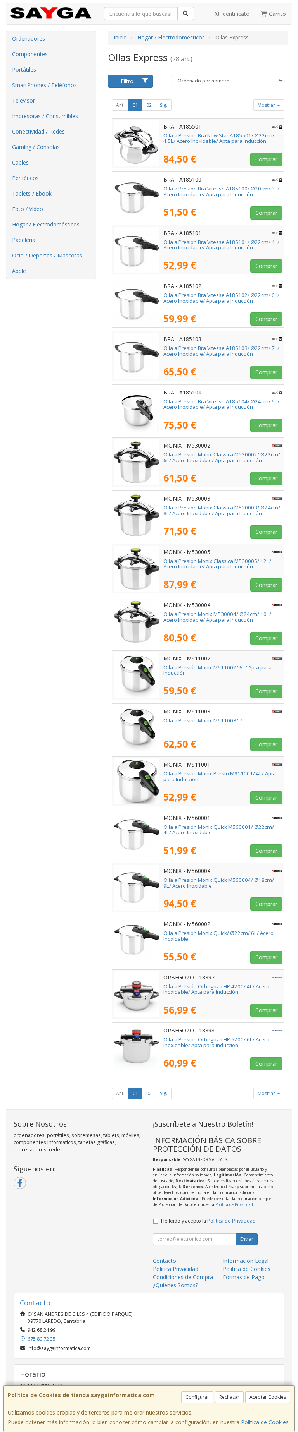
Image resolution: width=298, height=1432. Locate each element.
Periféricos (25, 178)
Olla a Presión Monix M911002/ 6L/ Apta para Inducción (217, 670)
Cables (20, 162)
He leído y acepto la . (209, 1221)
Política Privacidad (175, 1269)
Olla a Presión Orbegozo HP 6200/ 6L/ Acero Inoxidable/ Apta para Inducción (216, 1042)
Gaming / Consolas (36, 147)
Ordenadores (28, 38)
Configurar (197, 1397)
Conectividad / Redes (38, 131)
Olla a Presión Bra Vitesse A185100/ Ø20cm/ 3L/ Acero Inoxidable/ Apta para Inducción (221, 191)
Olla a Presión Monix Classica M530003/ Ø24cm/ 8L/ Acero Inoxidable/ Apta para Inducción (221, 510)
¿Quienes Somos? (175, 1285)
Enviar (246, 1239)
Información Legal (246, 1260)
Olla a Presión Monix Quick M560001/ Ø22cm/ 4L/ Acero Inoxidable (218, 829)
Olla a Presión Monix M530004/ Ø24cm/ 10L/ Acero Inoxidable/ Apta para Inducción (217, 617)
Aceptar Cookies (267, 1397)
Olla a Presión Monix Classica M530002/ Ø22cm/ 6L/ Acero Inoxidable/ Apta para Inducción (221, 457)
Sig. (163, 105)
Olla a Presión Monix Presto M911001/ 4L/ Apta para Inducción (219, 776)
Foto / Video (27, 209)
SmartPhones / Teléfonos (44, 85)
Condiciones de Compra (183, 1277)
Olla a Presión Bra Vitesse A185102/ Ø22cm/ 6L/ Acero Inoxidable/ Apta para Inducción (221, 298)
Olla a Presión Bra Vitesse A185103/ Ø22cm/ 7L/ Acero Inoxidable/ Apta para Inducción (221, 351)
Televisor (23, 100)
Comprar (266, 159)
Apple (19, 270)
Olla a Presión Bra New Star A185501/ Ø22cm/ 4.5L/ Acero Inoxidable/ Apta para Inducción (218, 138)
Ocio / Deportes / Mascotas (47, 255)
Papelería (23, 240)
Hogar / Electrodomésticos (46, 224)
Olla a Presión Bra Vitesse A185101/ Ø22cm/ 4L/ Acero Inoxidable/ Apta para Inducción (221, 244)
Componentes (30, 54)
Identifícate (234, 13)
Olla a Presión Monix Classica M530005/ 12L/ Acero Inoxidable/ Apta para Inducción (217, 563)
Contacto (164, 1260)
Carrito (276, 13)
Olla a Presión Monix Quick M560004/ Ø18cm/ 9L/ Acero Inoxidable (218, 882)
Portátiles (24, 69)
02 (149, 105)
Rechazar (229, 1397)
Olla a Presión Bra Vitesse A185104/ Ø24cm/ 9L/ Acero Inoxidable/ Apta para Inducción (221, 404)
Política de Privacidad (234, 1204)
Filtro (127, 81)
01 (135, 105)
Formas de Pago (244, 1277)
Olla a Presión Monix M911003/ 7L (204, 720)
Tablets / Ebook (32, 193)
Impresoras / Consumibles (45, 116)
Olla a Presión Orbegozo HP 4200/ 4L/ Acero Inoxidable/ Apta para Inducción (216, 989)
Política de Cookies (265, 1422)
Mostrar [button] (267, 105)
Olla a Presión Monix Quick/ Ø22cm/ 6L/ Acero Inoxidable (218, 936)
